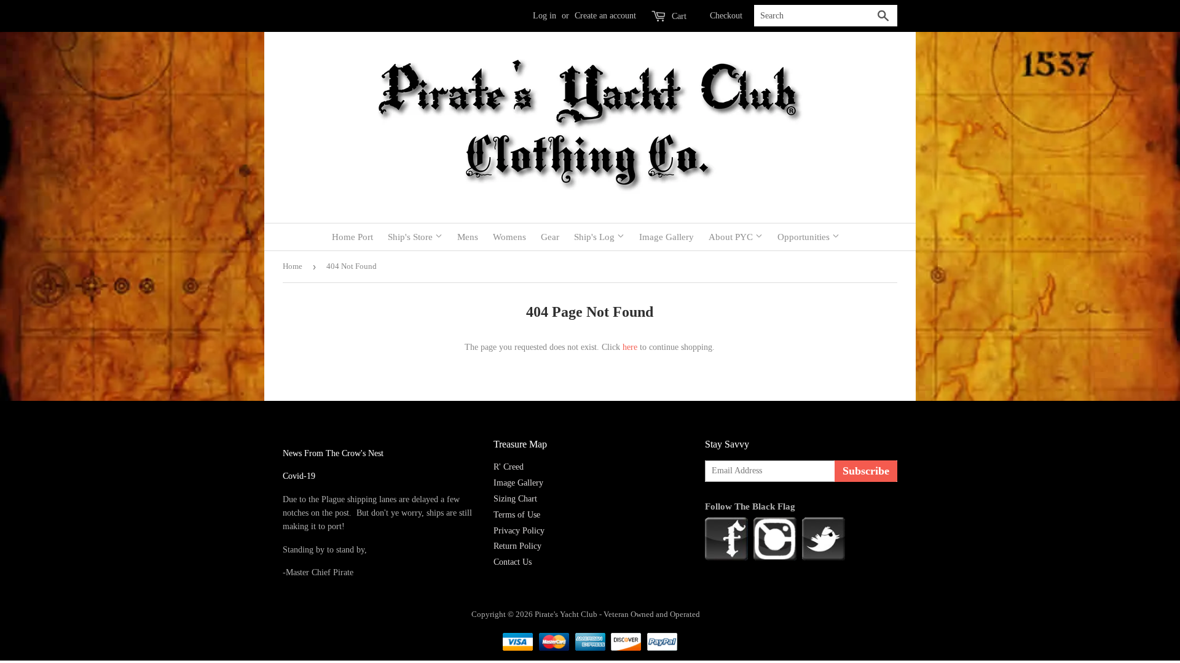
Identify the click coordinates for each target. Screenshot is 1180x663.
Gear (550, 237)
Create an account (605, 15)
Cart (677, 16)
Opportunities (804, 237)
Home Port (352, 237)
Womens (509, 237)
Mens (467, 237)
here (630, 347)
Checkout (726, 15)
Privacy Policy (519, 530)
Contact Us (513, 562)
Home (292, 266)
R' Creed (509, 466)
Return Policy (517, 546)
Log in (544, 15)
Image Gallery (666, 237)
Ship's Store (411, 237)
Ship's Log (595, 237)
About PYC (732, 237)
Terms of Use (517, 514)
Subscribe (866, 471)
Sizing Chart (515, 498)
